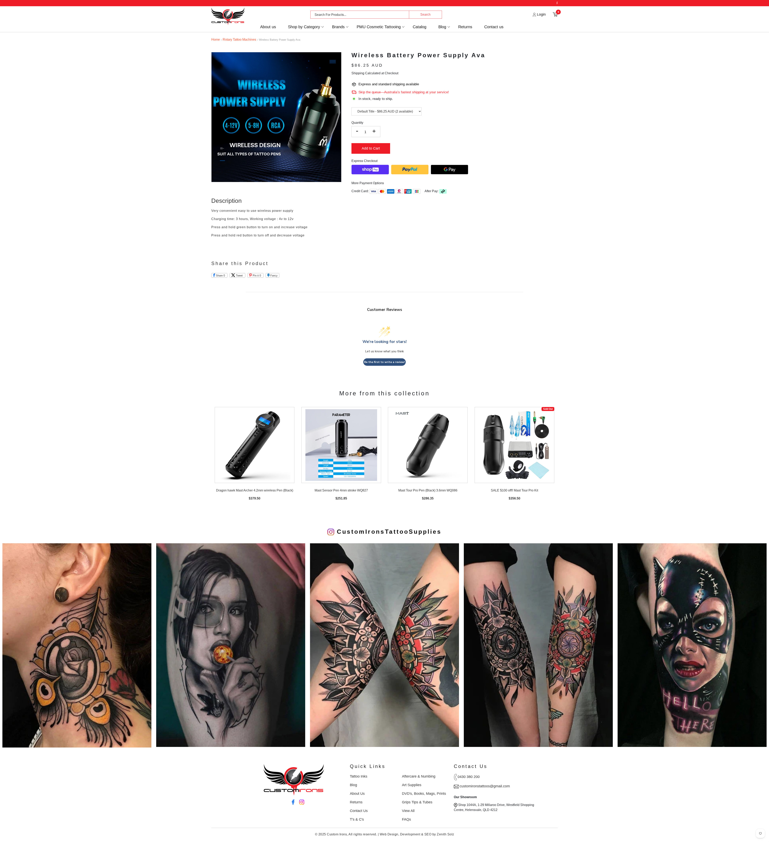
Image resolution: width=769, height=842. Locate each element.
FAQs (406, 819)
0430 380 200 (469, 777)
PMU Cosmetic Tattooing (379, 27)
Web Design (389, 834)
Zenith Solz (445, 834)
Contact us (493, 27)
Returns (465, 27)
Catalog (419, 27)
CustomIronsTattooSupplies (388, 531)
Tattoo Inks (358, 776)
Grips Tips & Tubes (417, 802)
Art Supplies (411, 785)
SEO (428, 834)
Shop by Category (304, 27)
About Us (357, 794)
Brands (338, 27)
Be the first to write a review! (384, 362)
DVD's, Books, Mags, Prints (424, 794)
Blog (442, 27)
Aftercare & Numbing (418, 776)
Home (215, 39)
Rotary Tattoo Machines (239, 39)
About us (268, 27)
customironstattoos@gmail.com (485, 786)
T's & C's (357, 819)
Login (541, 14)
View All (408, 811)
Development (410, 834)
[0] (555, 14)
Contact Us (359, 811)
